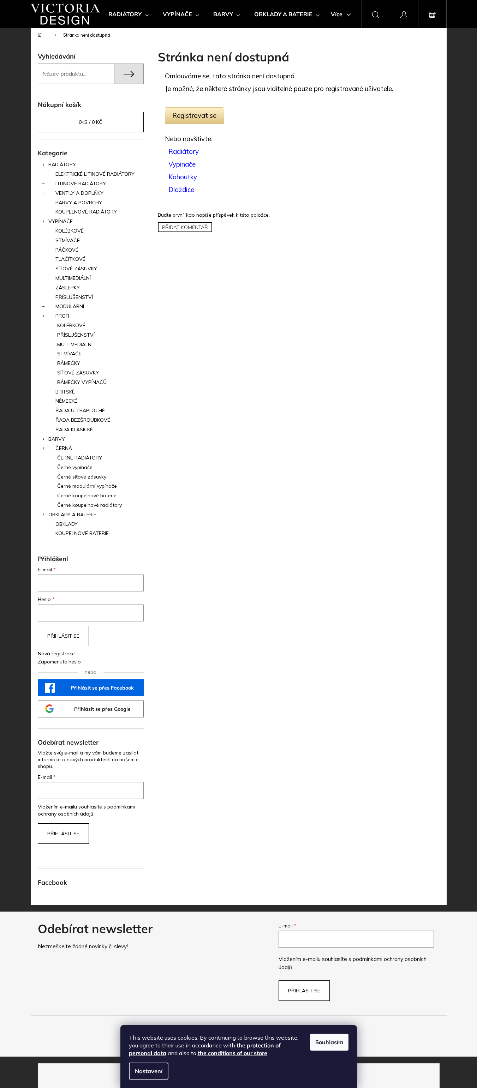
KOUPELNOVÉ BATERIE (82, 533)
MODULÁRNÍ (69, 306)
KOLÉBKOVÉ (69, 231)
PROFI (62, 316)
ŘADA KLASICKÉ (74, 429)
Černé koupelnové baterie (87, 495)
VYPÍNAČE (60, 221)
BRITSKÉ (65, 392)
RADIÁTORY (62, 164)
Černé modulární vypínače (87, 486)
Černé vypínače (75, 467)
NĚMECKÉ (66, 401)
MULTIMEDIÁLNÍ (73, 278)
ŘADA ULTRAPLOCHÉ (80, 410)
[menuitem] (128, 14)
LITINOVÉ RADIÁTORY (80, 183)
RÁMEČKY (68, 363)
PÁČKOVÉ (66, 250)
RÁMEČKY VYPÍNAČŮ (82, 382)
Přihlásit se (63, 636)
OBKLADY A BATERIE (72, 514)
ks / (90, 122)
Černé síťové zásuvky (81, 477)
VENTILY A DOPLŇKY (79, 193)
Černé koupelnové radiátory (89, 505)
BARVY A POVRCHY (78, 202)
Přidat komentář (185, 227)
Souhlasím (329, 1042)
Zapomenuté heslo (59, 662)
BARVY (56, 439)
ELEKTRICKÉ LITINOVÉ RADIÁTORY (95, 174)
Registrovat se (194, 115)
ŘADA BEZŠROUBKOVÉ (82, 420)
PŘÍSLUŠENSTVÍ (74, 297)
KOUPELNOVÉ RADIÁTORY (86, 212)
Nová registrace (56, 653)
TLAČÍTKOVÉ (70, 259)
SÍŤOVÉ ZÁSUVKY (76, 268)
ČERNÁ (63, 448)
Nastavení (148, 1071)
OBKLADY (66, 524)
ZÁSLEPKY (67, 287)
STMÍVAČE (67, 240)
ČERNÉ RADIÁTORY (79, 458)
